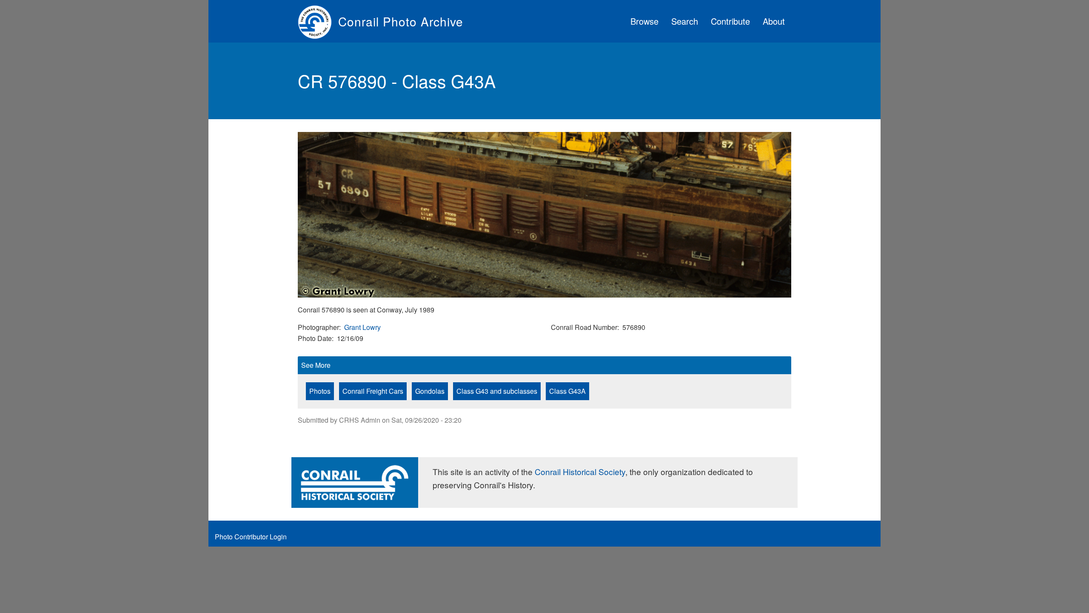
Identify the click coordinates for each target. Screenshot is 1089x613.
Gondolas (430, 391)
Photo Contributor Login (251, 536)
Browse (644, 21)
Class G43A (567, 391)
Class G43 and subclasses (496, 391)
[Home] (318, 21)
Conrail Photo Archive (400, 21)
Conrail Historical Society (580, 471)
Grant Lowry (362, 327)
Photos (320, 391)
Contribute (730, 21)
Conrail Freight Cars (372, 391)
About (774, 21)
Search (684, 21)
